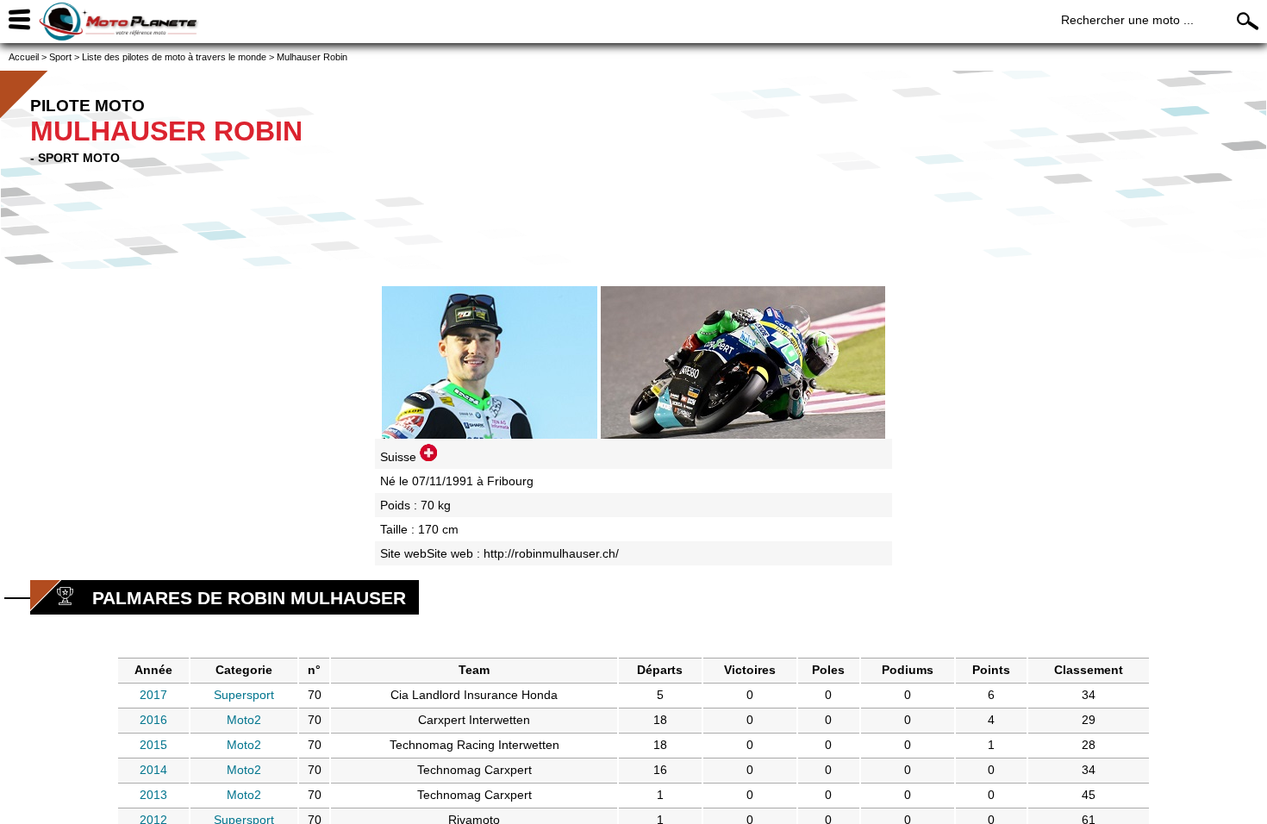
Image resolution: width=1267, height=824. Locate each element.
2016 (153, 720)
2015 (153, 745)
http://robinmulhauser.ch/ (551, 553)
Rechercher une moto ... (1127, 20)
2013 (153, 795)
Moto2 (244, 720)
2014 (153, 770)
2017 (153, 695)
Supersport (244, 695)
